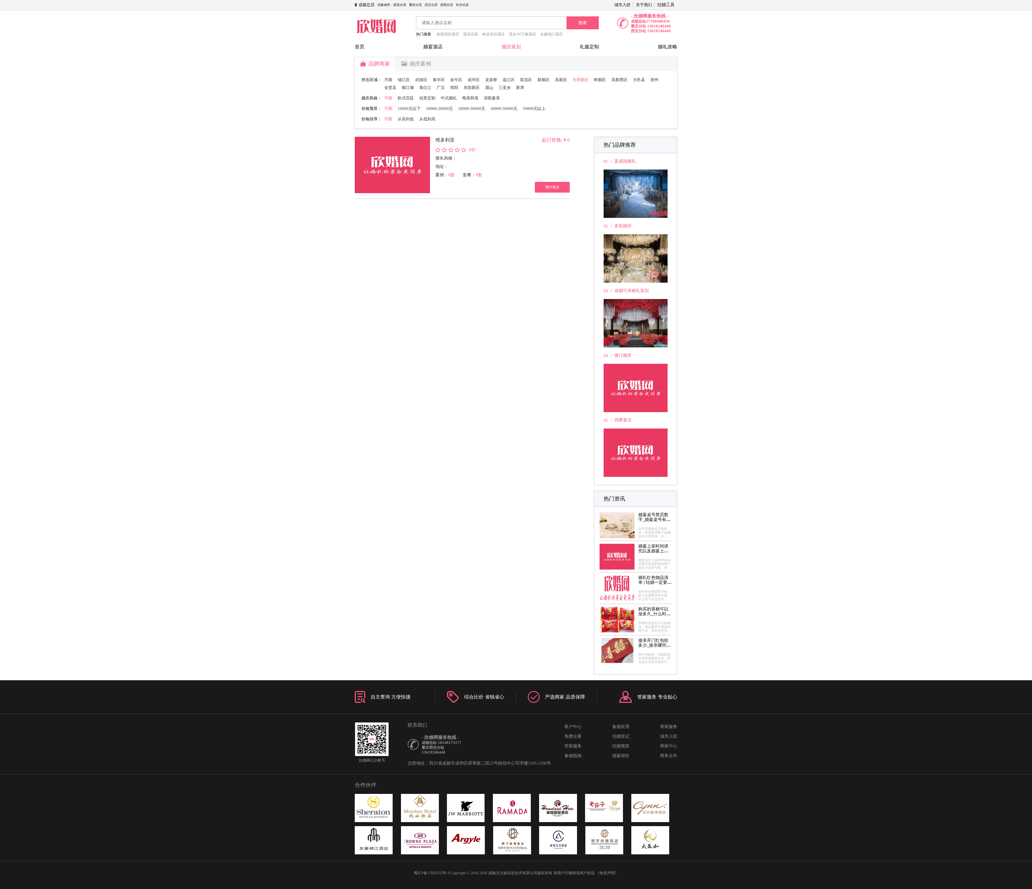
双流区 (526, 80)
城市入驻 (622, 5)
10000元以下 (409, 108)
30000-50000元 (503, 108)
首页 (359, 46)
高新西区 (619, 80)
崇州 (654, 80)
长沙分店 (462, 5)
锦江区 (404, 80)
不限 (388, 80)
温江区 (509, 80)
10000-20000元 (439, 108)
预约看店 (552, 187)
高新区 (561, 80)
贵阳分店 (446, 5)
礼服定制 (589, 46)
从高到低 (406, 119)
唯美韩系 (470, 98)
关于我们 (644, 5)
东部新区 (472, 87)
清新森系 (492, 98)
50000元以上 (534, 108)
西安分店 (399, 5)
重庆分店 (415, 5)
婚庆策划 (511, 46)
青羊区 (439, 80)
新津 (520, 87)
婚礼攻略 (667, 46)
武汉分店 (431, 5)
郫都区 (600, 80)
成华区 (474, 80)
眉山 (489, 87)
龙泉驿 (491, 80)
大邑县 (639, 80)
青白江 (425, 87)
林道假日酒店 (493, 34)
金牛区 (456, 80)
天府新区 (580, 80)
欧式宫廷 (406, 98)
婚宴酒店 (433, 46)
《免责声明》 (607, 873)
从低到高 (427, 119)
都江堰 (408, 87)
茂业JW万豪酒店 (522, 34)
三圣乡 (505, 87)
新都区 (544, 80)
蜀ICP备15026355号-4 (431, 873)
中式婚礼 (449, 98)
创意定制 (427, 98)
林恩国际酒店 (447, 34)
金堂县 (390, 87)
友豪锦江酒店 (551, 34)
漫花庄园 (470, 34)
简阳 (454, 87)
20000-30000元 (471, 108)
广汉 (441, 87)
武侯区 (421, 80)
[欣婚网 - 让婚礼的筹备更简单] (376, 26)
